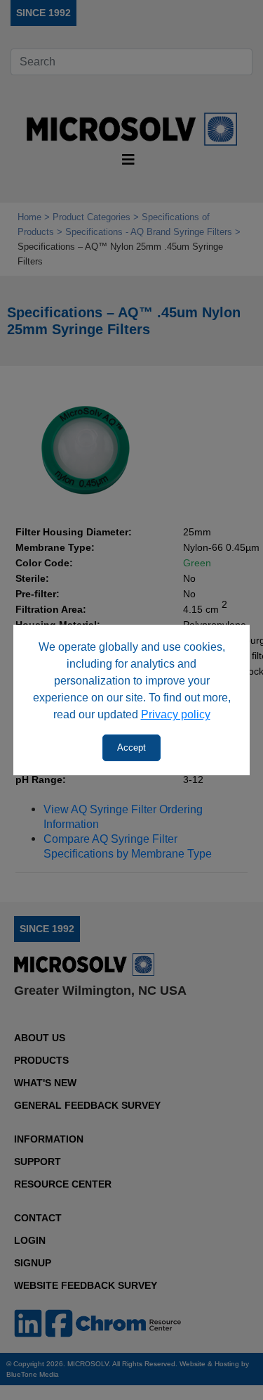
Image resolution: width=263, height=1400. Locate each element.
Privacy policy (175, 714)
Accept (131, 747)
